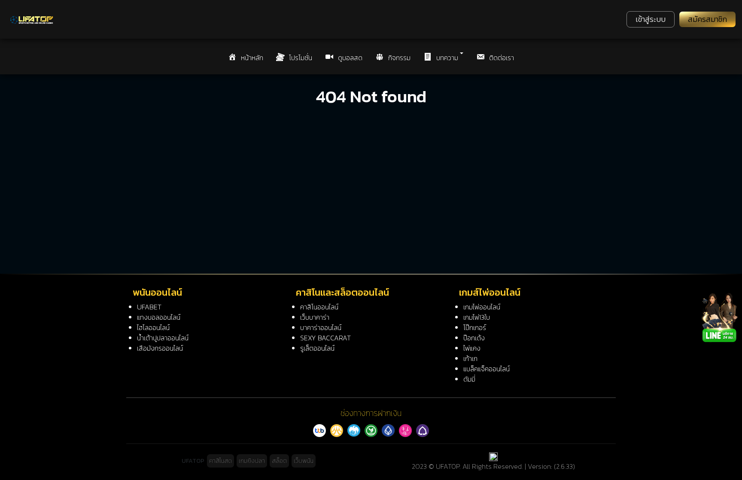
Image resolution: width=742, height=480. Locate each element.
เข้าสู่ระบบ (651, 19)
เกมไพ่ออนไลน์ (481, 307)
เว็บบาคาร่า (314, 317)
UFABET (149, 307)
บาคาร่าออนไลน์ (320, 327)
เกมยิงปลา (252, 460)
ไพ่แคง (471, 348)
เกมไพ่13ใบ (476, 317)
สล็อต (279, 460)
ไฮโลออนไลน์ (153, 327)
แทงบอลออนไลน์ (158, 317)
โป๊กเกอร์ (474, 327)
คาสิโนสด (220, 460)
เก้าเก (470, 358)
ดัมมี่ (469, 379)
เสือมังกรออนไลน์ (160, 348)
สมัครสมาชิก (707, 19)
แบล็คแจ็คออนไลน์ (486, 369)
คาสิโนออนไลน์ (319, 307)
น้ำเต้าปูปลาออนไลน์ (163, 338)
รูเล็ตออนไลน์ (317, 348)
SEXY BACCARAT (325, 338)
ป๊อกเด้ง (474, 338)
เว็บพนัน (303, 460)
